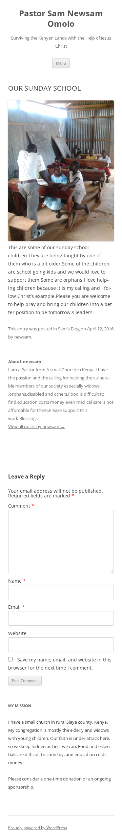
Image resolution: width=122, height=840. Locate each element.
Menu (61, 63)
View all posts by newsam (36, 426)
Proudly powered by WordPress (37, 828)
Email (16, 607)
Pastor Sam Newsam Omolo (61, 18)
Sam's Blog (69, 329)
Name (17, 581)
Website (17, 633)
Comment (21, 506)
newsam (22, 337)
